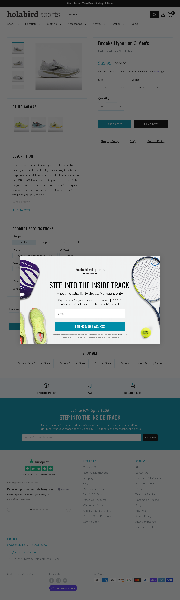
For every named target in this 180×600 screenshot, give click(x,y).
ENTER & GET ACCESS (90, 326)
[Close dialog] (155, 262)
